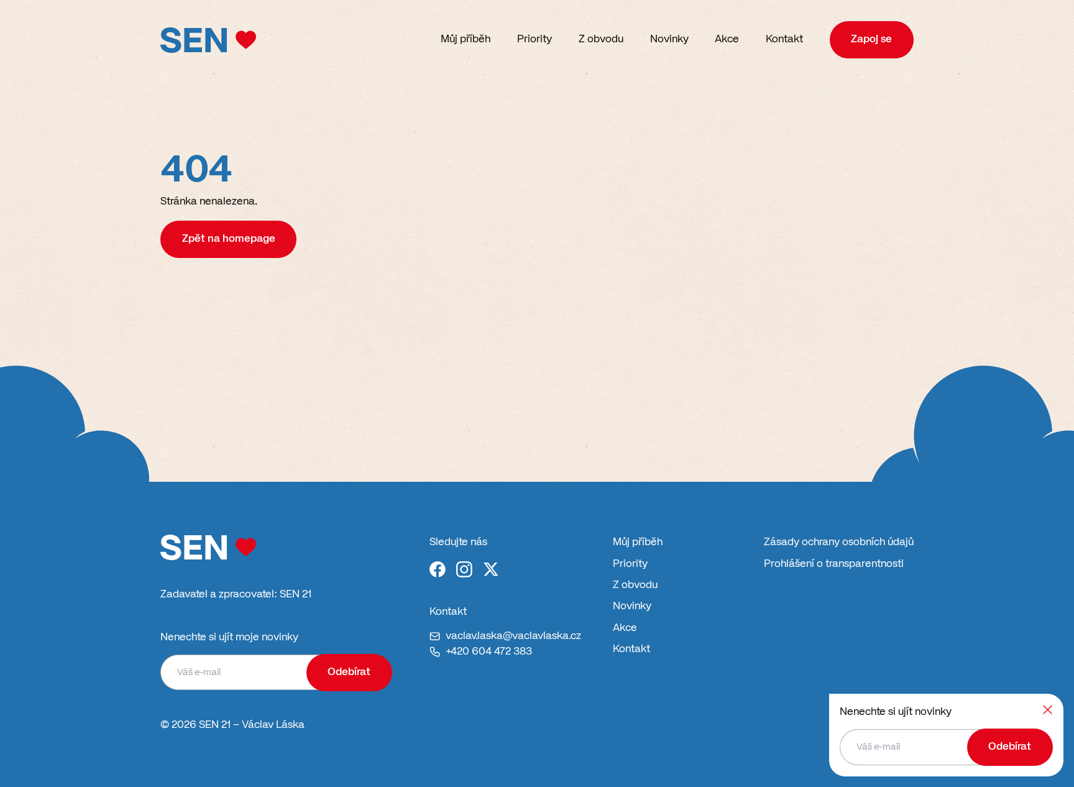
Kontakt (784, 39)
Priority (534, 39)
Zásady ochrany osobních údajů (839, 542)
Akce (727, 39)
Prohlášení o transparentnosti (834, 564)
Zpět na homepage (228, 239)
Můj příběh (465, 39)
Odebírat (349, 672)
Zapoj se (871, 39)
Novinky (669, 39)
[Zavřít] (1047, 709)
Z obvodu (601, 39)
